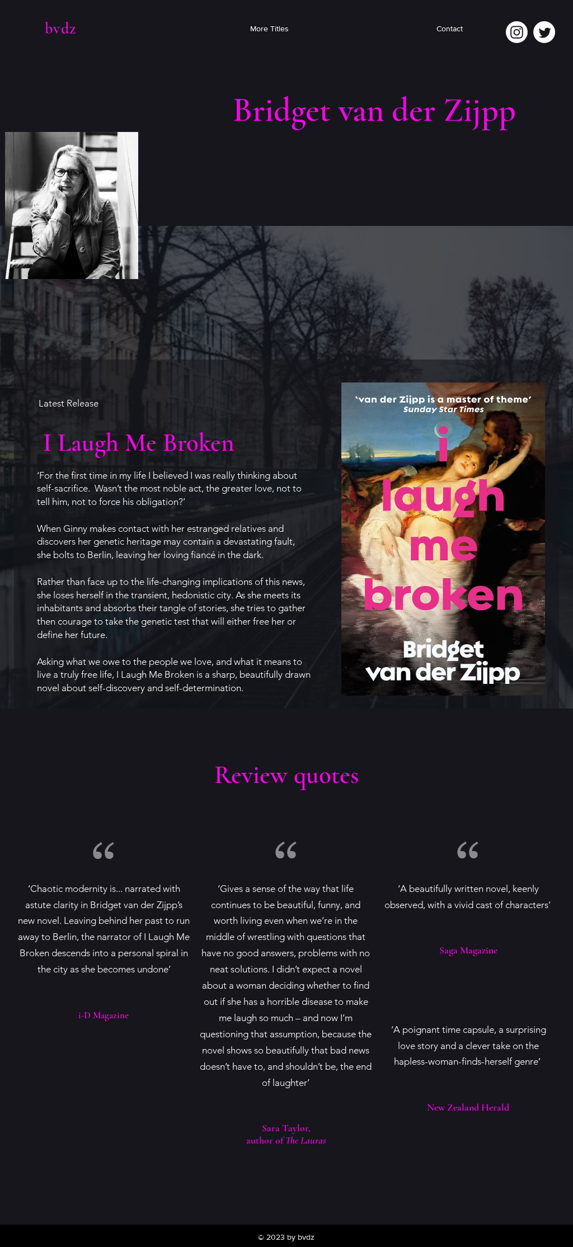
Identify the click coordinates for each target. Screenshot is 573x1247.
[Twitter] (544, 32)
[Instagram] (517, 32)
